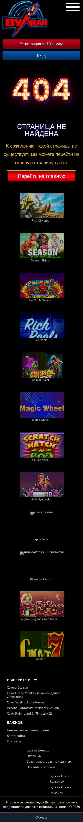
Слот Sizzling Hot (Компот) (27, 702)
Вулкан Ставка (60, 787)
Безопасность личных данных (29, 730)
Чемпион (56, 793)
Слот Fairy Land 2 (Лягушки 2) (29, 713)
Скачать (41, 817)
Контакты (14, 741)
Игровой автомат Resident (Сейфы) (34, 708)
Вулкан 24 (57, 781)
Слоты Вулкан (17, 687)
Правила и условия (41, 767)
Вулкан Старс (60, 776)
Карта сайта (16, 736)
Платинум (34, 756)
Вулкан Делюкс (38, 750)
